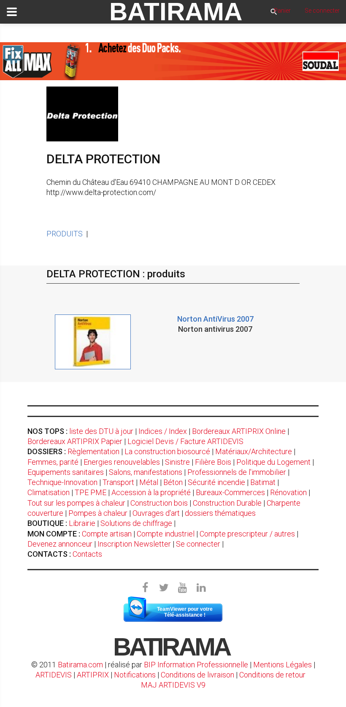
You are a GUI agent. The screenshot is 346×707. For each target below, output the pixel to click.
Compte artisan (107, 533)
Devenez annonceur (59, 543)
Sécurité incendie (216, 482)
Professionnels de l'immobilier (236, 472)
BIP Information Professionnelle (196, 664)
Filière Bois (213, 462)
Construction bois (159, 502)
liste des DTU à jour (101, 431)
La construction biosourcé (167, 451)
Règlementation (93, 451)
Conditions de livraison (197, 674)
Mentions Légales (282, 664)
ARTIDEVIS (53, 674)
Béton (173, 482)
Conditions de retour (272, 674)
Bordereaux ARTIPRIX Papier (74, 441)
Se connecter (198, 543)
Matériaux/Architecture (253, 451)
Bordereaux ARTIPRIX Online (239, 431)
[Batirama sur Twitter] (163, 588)
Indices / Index (162, 431)
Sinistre (177, 462)
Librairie (82, 523)
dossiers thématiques (220, 513)
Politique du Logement (273, 462)
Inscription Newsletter (134, 543)
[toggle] (12, 12)
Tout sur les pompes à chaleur (76, 502)
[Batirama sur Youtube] (182, 588)
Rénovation (288, 492)
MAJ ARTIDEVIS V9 (173, 684)
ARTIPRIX (93, 674)
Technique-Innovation (62, 482)
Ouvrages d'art (156, 513)
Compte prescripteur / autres (247, 533)
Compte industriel (166, 533)
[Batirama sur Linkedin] (200, 588)
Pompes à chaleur (97, 513)
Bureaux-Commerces (230, 492)
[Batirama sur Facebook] (145, 588)
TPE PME (90, 492)
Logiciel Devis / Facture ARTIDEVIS (185, 441)
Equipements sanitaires (65, 472)
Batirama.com (80, 664)
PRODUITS (64, 233)
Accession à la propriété (151, 492)
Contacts (87, 554)
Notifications (135, 674)
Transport (118, 482)
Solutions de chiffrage (136, 523)
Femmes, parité (52, 462)
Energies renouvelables (122, 462)
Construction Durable (227, 502)
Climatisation (48, 492)
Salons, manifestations (145, 472)
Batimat (263, 482)
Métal (148, 482)
